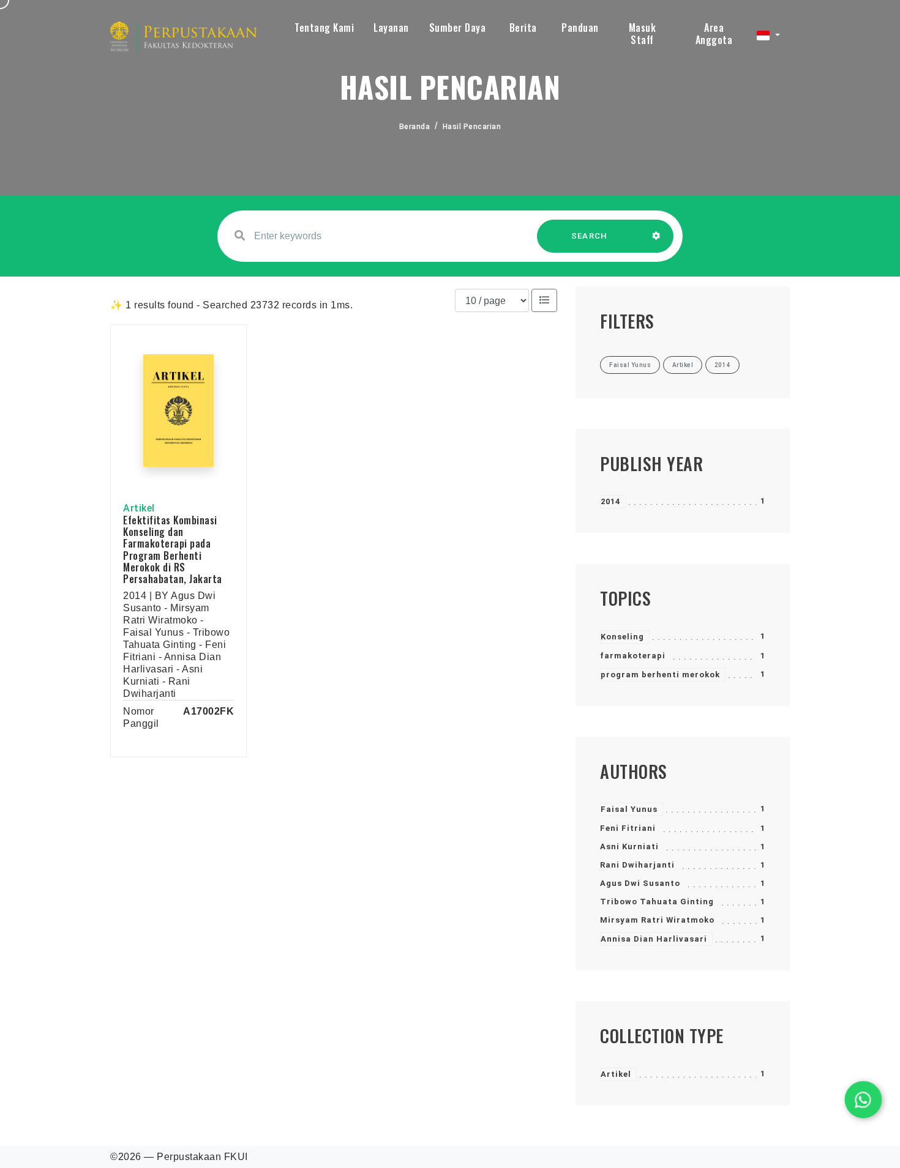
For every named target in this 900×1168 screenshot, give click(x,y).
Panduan (580, 27)
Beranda (414, 126)
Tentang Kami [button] (324, 27)
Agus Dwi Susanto (640, 883)
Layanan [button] (391, 27)
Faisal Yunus (629, 809)
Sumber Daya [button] (457, 27)
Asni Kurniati (629, 846)
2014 (610, 501)
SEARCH (589, 235)
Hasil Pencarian (472, 126)
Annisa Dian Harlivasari (654, 938)
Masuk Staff (642, 33)
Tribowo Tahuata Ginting (657, 901)
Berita (523, 27)
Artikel (616, 1074)
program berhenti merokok (660, 674)
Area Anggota (714, 33)
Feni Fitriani (628, 828)
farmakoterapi (633, 655)
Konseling (622, 636)
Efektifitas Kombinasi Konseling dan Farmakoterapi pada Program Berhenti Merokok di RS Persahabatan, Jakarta (172, 549)
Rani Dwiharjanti (637, 864)
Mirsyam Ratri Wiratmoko (657, 919)
